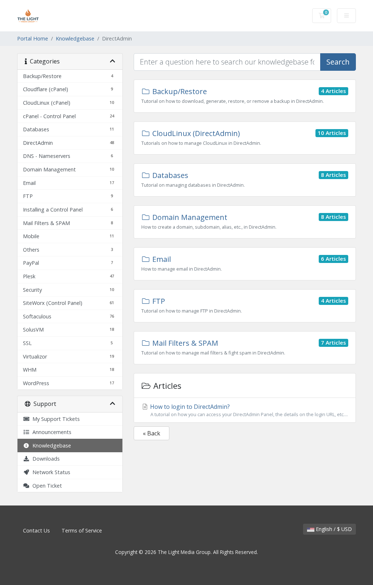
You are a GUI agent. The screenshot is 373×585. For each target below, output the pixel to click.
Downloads (45, 458)
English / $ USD (333, 529)
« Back (151, 433)
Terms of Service (82, 530)
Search (338, 62)
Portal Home (32, 38)
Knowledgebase (75, 38)
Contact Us (36, 530)
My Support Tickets (55, 418)
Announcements (50, 432)
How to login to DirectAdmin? (248, 410)
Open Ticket (46, 485)
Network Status (50, 472)
